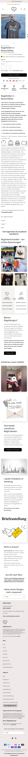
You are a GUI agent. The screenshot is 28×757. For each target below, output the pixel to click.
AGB (4, 676)
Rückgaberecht (7, 689)
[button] (2, 9)
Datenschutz (6, 683)
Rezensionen (6, 660)
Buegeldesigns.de (9, 749)
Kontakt (5, 651)
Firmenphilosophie (8, 667)
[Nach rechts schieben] (17, 43)
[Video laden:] (14, 379)
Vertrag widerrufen (10, 705)
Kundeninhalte (7, 692)
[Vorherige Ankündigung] (2, 4)
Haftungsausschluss (8, 699)
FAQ (4, 644)
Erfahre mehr (10, 353)
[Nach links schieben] (10, 43)
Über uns (5, 657)
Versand (7, 61)
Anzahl (2, 64)
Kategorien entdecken (13, 449)
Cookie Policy (6, 686)
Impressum (6, 679)
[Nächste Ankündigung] (25, 4)
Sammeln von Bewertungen (10, 702)
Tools (4, 647)
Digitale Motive (7, 664)
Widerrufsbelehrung (8, 696)
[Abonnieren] (23, 596)
